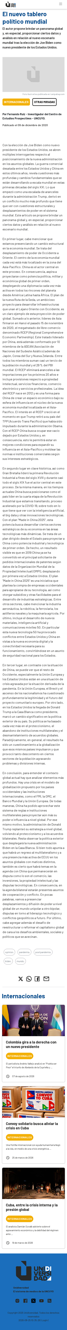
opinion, (9, 952)
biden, (8, 961)
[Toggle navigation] (61, 4)
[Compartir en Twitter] (20, 978)
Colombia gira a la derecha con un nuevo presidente (31, 1044)
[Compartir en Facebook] (37, 978)
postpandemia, (43, 952)
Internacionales (16, 102)
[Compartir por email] (46, 978)
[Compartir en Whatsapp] (28, 979)
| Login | (44, 1320)
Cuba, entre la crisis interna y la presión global (32, 1207)
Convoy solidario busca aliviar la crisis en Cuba (32, 1125)
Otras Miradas (44, 102)
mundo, (20, 961)
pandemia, (24, 952)
